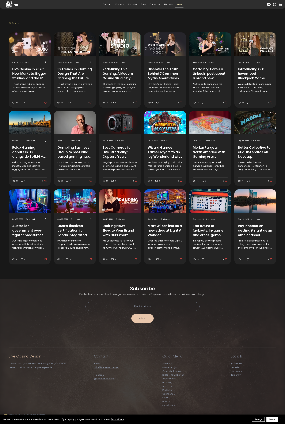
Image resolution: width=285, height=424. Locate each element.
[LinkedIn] (280, 4)
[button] (107, 4)
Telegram (236, 375)
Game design (169, 367)
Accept (272, 419)
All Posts (14, 23)
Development (169, 405)
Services (167, 363)
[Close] (281, 419)
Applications (169, 378)
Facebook (236, 363)
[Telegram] (269, 4)
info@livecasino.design (106, 367)
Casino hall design (172, 371)
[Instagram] (274, 4)
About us (167, 386)
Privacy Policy (117, 419)
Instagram (236, 371)
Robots (166, 401)
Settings (258, 419)
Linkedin (235, 367)
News (165, 397)
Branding (167, 382)
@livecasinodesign (104, 378)
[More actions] (46, 62)
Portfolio (167, 390)
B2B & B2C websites (173, 375)
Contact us (168, 394)
